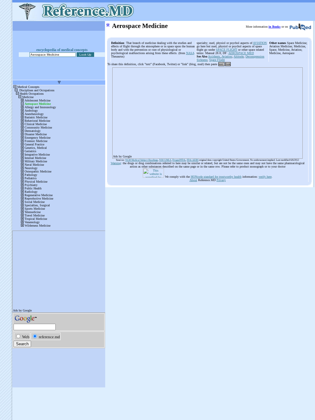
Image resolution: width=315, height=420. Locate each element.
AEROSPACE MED (241, 53)
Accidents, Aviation (220, 56)
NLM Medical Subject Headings (141, 160)
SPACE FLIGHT (226, 49)
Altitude (238, 56)
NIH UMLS (165, 160)
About (193, 180)
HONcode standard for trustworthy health (216, 176)
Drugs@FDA (178, 160)
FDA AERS (192, 160)
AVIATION (260, 43)
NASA (190, 53)
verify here (265, 176)
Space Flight (217, 59)
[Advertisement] (207, 111)
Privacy (221, 180)
